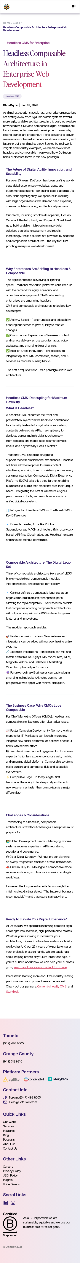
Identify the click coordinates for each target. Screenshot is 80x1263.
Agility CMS (59, 986)
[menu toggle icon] (73, 6)
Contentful (43, 986)
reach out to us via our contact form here (40, 967)
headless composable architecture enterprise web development (34, 29)
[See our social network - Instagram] (13, 1202)
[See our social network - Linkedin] (5, 1202)
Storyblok (12, 991)
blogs (16, 22)
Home (6, 22)
